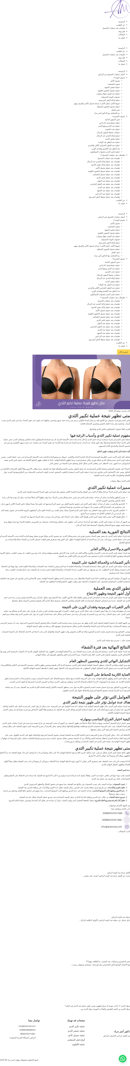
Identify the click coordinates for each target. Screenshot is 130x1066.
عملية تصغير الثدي (112, 139)
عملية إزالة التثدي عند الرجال (108, 135)
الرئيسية (121, 21)
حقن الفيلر (115, 110)
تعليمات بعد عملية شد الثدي (109, 187)
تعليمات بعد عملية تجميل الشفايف (106, 174)
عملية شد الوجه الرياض (120, 917)
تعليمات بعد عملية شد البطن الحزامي (105, 184)
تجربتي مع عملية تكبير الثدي (108, 640)
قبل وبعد (121, 31)
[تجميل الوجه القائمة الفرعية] (114, 78)
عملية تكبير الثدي (77, 1026)
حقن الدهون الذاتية (112, 119)
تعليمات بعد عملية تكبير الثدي (108, 177)
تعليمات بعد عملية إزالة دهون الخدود (105, 164)
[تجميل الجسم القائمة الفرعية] (113, 116)
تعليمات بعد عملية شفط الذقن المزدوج (104, 197)
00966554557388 (112, 813)
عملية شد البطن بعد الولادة (109, 142)
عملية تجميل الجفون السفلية (108, 106)
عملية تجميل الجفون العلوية (109, 90)
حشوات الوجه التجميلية (110, 97)
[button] (122, 1058)
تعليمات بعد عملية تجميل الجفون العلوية (104, 171)
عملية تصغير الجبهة (112, 87)
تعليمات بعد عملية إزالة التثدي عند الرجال (103, 161)
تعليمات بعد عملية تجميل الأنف (107, 168)
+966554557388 (28, 1034)
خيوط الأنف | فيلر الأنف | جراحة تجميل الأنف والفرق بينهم (97, 103)
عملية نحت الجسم (112, 129)
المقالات (121, 34)
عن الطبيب (120, 25)
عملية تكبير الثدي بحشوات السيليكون (105, 152)
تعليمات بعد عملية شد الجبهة (108, 190)
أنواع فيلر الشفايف (76, 1039)
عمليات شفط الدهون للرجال (108, 132)
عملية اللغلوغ (78, 1044)
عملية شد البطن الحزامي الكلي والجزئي (104, 145)
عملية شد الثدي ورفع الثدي (109, 126)
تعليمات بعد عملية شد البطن (108, 181)
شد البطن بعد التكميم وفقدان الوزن (106, 148)
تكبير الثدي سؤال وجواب (120, 481)
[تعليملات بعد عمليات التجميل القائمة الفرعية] (101, 155)
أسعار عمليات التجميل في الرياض (111, 74)
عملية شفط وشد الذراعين (109, 123)
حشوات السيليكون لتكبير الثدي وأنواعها (105, 429)
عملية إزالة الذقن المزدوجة (109, 100)
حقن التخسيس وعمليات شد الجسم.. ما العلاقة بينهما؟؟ (108, 961)
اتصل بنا (122, 38)
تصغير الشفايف (114, 84)
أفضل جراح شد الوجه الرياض (118, 872)
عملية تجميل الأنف (76, 1035)
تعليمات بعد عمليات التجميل (114, 28)
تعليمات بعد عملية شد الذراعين (107, 194)
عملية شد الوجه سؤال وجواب (108, 93)
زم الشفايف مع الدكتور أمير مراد (107, 113)
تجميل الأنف (115, 81)
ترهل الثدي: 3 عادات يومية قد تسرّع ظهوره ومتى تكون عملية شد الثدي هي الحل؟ (97, 1006)
